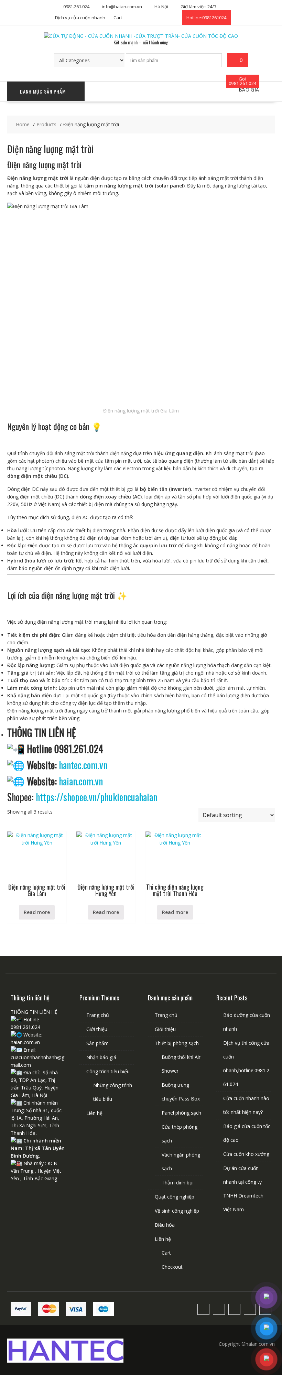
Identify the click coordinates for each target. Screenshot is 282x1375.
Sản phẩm (97, 1043)
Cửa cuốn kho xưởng (246, 1154)
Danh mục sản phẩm (43, 91)
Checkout (172, 1267)
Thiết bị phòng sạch (177, 1043)
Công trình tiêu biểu (108, 1071)
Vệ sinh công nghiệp (177, 1210)
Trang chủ (97, 1015)
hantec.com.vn (83, 765)
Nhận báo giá (101, 1057)
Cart (117, 17)
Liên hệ (94, 1113)
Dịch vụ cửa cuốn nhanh (80, 17)
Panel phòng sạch (181, 1112)
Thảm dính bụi (178, 1182)
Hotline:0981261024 (206, 17)
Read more (37, 912)
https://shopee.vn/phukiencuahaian (96, 797)
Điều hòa (165, 1225)
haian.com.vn (81, 781)
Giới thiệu (96, 1029)
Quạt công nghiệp (174, 1196)
